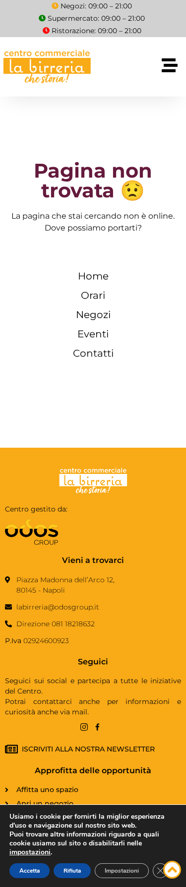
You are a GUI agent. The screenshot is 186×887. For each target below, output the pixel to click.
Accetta (29, 871)
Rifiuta (72, 871)
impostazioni (30, 852)
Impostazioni (122, 871)
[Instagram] (84, 727)
